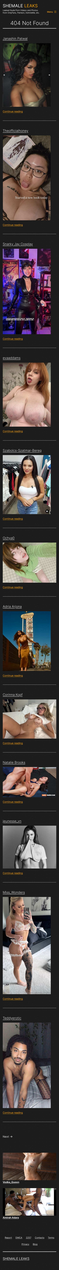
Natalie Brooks (14, 762)
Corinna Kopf (13, 695)
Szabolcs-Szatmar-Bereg (22, 450)
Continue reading (13, 111)
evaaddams (11, 358)
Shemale (20, 5)
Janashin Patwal (15, 39)
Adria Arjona (12, 606)
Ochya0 (9, 538)
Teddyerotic (12, 1018)
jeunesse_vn (12, 821)
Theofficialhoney (15, 131)
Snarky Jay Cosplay (18, 244)
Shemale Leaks (16, 1259)
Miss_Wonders (14, 892)
